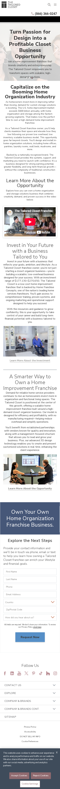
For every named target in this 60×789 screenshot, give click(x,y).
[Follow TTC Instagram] (55, 673)
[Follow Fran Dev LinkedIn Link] (12, 673)
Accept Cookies (19, 775)
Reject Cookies (40, 775)
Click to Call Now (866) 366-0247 (30, 646)
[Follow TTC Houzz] (48, 673)
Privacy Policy (30, 727)
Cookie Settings (30, 783)
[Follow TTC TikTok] (41, 673)
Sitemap (10, 717)
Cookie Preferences (30, 741)
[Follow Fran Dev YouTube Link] (19, 673)
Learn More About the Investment (30, 360)
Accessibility (30, 731)
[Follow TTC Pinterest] (33, 673)
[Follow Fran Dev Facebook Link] (5, 673)
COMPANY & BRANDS (17, 701)
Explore (10, 693)
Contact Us (12, 685)
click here (37, 627)
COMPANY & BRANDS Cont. (21, 709)
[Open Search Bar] (49, 4)
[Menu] (55, 4)
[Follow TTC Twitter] (26, 673)
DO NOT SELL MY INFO (30, 736)
